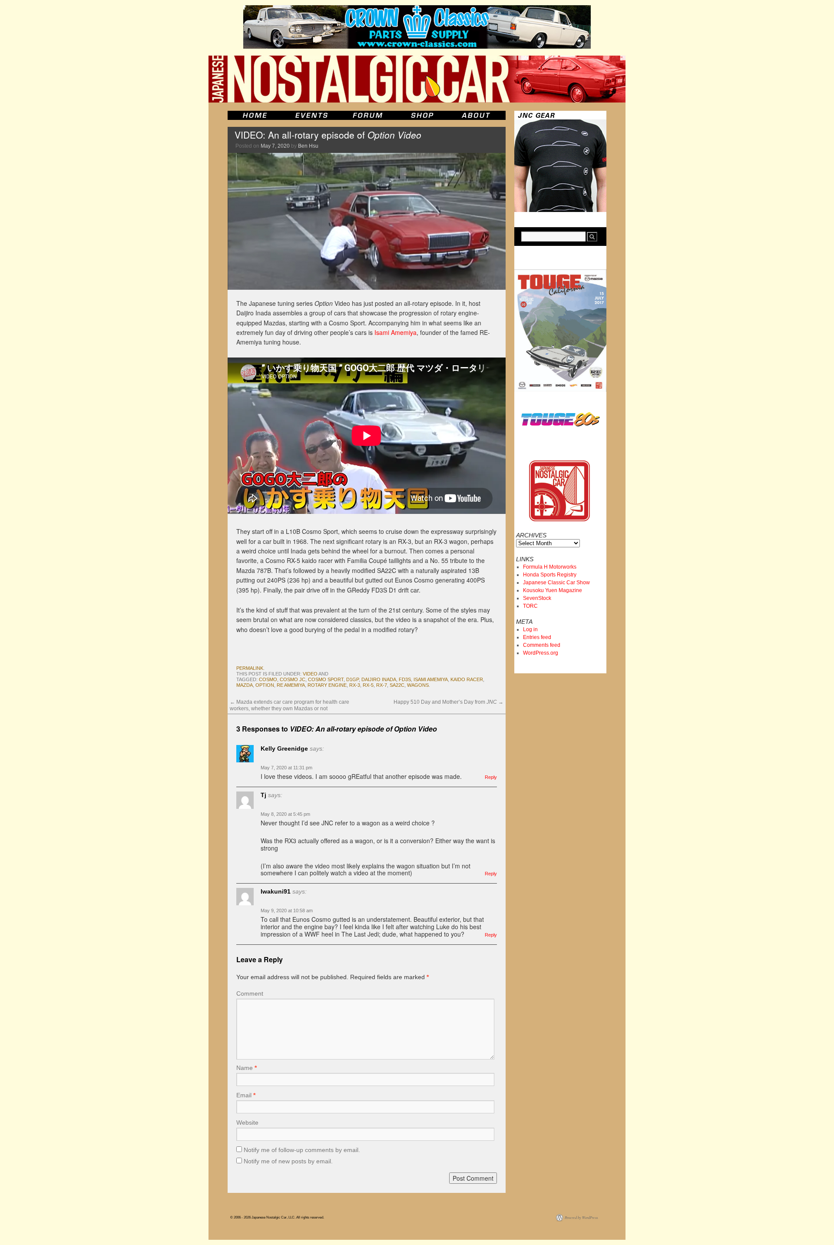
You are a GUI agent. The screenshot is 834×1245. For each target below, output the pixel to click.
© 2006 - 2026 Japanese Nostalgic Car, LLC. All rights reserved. (277, 1217)
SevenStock (537, 598)
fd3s (405, 679)
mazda (244, 685)
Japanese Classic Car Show (556, 582)
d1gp (352, 679)
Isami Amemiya (395, 332)
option (264, 685)
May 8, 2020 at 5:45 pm (285, 814)
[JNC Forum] (369, 115)
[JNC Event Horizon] (311, 115)
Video (310, 673)
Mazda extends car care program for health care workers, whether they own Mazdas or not (289, 705)
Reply (491, 777)
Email (245, 1095)
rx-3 (354, 685)
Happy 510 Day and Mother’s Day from (448, 702)
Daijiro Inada (378, 679)
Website (247, 1122)
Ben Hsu (308, 146)
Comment (249, 993)
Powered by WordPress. (582, 1217)
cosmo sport (326, 679)
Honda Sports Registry (549, 575)
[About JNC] (477, 115)
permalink (249, 668)
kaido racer (466, 679)
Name (246, 1067)
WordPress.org (540, 653)
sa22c (397, 685)
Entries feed (537, 637)
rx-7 (381, 685)
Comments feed (541, 645)
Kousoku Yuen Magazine (552, 590)
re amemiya (291, 685)
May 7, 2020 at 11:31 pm (286, 767)
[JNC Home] (255, 115)
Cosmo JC (292, 679)
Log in (530, 629)
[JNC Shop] (422, 115)
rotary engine (327, 685)
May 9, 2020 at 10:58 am (287, 910)
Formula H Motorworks (549, 567)
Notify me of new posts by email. (288, 1161)
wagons (418, 685)
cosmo (268, 679)
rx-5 (368, 685)
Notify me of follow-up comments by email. (302, 1149)
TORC (530, 606)
